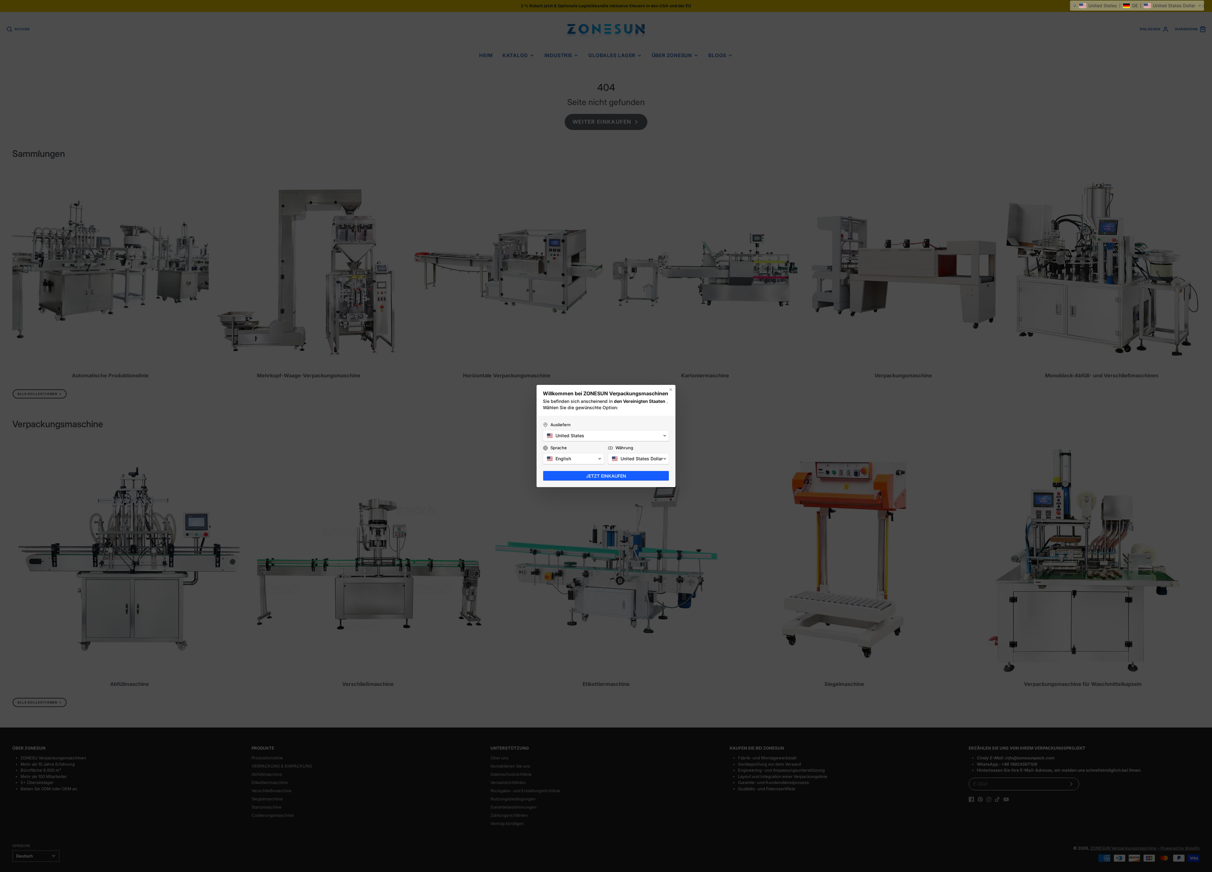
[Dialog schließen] (670, 389)
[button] (1137, 6)
